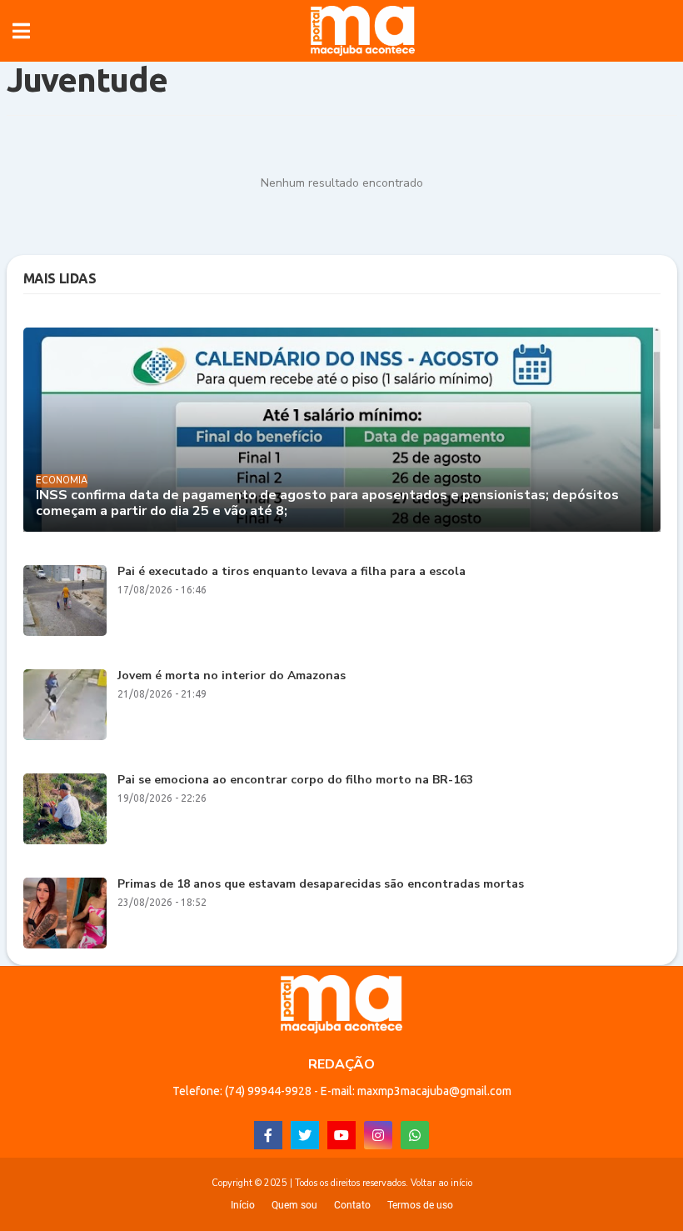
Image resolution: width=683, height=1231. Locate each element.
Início (243, 1205)
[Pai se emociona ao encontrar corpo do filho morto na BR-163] (65, 808)
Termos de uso (420, 1205)
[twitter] (305, 1135)
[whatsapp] (415, 1135)
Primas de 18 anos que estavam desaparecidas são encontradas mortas (320, 885)
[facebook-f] (268, 1135)
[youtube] (341, 1135)
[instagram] (378, 1135)
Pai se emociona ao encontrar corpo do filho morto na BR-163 (295, 780)
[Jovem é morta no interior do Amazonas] (65, 704)
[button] (21, 31)
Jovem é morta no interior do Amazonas (231, 676)
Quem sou (294, 1205)
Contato (352, 1205)
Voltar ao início (441, 1183)
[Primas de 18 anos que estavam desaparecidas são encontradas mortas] (65, 913)
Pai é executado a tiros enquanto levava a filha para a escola (291, 572)
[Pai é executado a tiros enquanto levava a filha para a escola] (65, 600)
